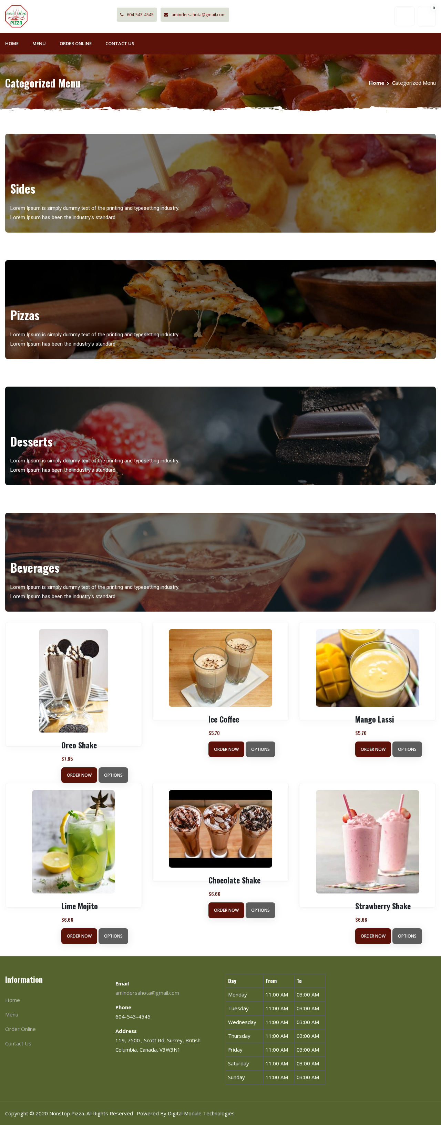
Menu (39, 43)
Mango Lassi (374, 719)
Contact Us (119, 43)
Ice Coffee (223, 719)
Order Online (76, 43)
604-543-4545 (140, 15)
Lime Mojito (79, 905)
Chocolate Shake (234, 880)
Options (113, 775)
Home (12, 43)
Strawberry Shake (383, 905)
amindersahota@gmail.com (199, 15)
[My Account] (404, 16)
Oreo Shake (79, 744)
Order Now (79, 775)
